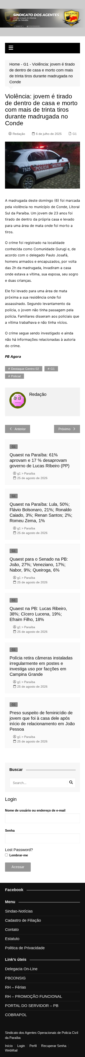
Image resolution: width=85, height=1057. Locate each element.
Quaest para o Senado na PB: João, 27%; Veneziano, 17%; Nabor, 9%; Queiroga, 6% (39, 564)
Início (9, 1046)
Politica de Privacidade (25, 948)
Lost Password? (19, 850)
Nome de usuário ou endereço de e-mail (35, 810)
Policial (16, 376)
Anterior (20, 429)
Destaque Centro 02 (25, 368)
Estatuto (12, 939)
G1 (26, 64)
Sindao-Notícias (19, 911)
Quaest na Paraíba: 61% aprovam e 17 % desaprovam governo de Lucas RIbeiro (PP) (40, 460)
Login (21, 1046)
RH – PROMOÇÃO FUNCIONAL (33, 996)
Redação (19, 134)
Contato (12, 929)
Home (14, 64)
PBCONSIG (15, 978)
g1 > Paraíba (26, 473)
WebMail (11, 1050)
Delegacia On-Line (21, 969)
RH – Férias (15, 987)
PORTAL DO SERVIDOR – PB (31, 1005)
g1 (53, 368)
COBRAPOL (16, 1015)
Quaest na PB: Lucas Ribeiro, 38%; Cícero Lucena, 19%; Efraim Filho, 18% (38, 614)
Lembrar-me (18, 855)
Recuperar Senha (53, 1046)
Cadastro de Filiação (23, 920)
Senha (10, 830)
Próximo (64, 429)
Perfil (33, 1046)
